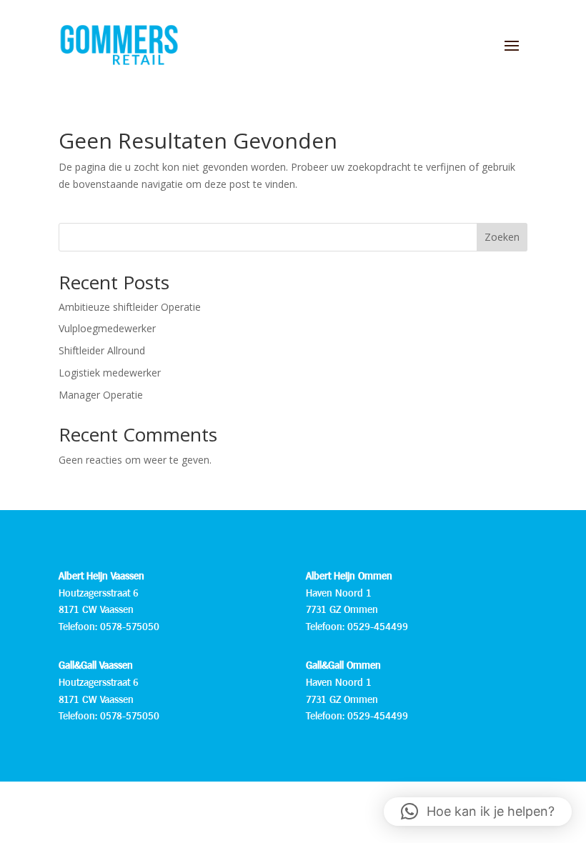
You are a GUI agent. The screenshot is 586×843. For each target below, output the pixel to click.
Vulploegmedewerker (107, 328)
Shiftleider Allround (102, 350)
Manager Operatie (101, 394)
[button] (478, 811)
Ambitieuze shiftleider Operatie (130, 307)
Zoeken (502, 237)
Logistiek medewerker (110, 372)
